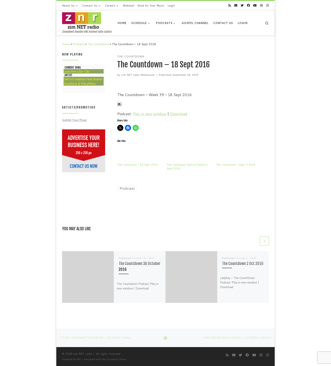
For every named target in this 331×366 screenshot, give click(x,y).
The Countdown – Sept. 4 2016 (235, 165)
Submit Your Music (74, 120)
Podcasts (78, 44)
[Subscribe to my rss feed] (229, 5)
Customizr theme (116, 359)
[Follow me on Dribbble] (261, 5)
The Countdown (98, 44)
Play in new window (149, 113)
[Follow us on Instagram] (267, 5)
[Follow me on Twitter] (242, 5)
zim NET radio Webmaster (138, 75)
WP (79, 359)
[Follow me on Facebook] (248, 5)
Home (66, 44)
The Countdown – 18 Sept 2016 (137, 165)
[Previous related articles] (254, 240)
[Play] (119, 103)
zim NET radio (82, 353)
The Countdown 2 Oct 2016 (242, 263)
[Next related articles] (264, 240)
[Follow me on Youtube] (255, 5)
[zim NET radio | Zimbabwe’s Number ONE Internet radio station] (81, 20)
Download (178, 113)
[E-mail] (235, 5)
